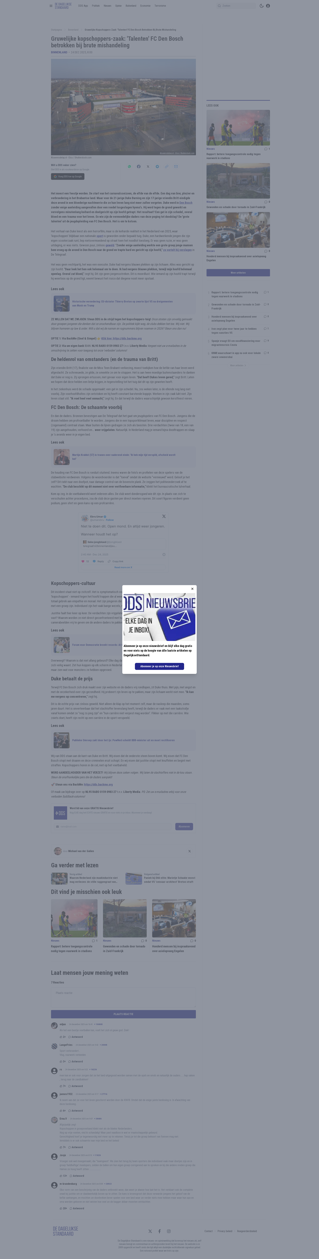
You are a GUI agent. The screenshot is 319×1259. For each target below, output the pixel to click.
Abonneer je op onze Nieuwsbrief (159, 666)
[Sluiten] (192, 588)
